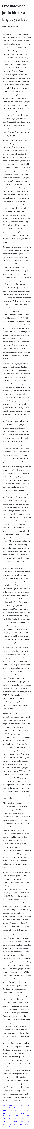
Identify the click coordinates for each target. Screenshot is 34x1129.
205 (4, 1105)
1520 (21, 1118)
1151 (28, 1113)
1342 (10, 1116)
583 (4, 1118)
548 (10, 1110)
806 (4, 1116)
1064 (22, 1113)
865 (4, 1127)
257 (10, 1127)
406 (22, 1116)
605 (4, 1121)
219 (4, 1108)
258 (10, 1121)
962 (16, 1110)
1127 (15, 1108)
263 (27, 1118)
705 (10, 1124)
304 (22, 1105)
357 (10, 1118)
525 (21, 1124)
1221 (16, 1116)
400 (15, 1118)
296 (28, 1116)
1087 (27, 1121)
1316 (10, 1105)
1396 (15, 1121)
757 (10, 1108)
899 (4, 1124)
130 (27, 1105)
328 (21, 1121)
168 (4, 1113)
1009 (4, 1110)
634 (28, 1110)
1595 (16, 1113)
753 (21, 1108)
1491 (27, 1108)
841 (15, 1124)
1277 (10, 1113)
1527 (21, 1110)
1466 (26, 1124)
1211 (16, 1105)
